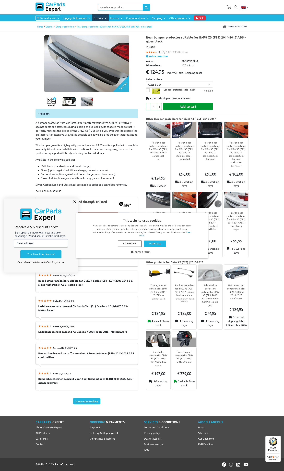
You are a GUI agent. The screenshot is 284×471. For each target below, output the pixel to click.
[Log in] (236, 7)
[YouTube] (246, 464)
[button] (141, 252)
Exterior (49, 26)
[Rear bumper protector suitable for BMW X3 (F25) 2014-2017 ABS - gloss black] (86, 63)
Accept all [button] (155, 243)
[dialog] (142, 235)
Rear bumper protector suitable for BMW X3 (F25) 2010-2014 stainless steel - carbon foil (184, 150)
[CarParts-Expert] (50, 7)
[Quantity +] (160, 106)
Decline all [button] (129, 243)
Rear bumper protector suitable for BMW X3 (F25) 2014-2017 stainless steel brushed (210, 150)
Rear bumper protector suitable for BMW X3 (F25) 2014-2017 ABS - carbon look (158, 149)
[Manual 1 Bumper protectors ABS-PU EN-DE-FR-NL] (51, 101)
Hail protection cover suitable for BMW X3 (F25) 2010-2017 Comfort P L (236, 292)
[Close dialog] (74, 201)
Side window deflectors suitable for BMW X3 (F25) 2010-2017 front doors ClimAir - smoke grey (210, 295)
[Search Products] (146, 7)
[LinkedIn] (238, 464)
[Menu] (279, 438)
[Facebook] (224, 464)
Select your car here (237, 26)
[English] (244, 7)
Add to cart (188, 106)
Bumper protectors (65, 26)
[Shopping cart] (229, 7)
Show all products (49, 17)
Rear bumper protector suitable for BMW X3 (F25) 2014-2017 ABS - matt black (236, 219)
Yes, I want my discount (41, 254)
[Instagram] (231, 464)
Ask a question (158, 56)
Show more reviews (86, 401)
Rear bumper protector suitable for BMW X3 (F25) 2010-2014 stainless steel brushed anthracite (236, 152)
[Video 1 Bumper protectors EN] (69, 101)
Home (40, 26)
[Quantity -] (148, 106)
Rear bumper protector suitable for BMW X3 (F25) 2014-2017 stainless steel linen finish (210, 221)
